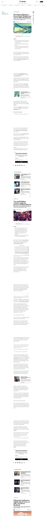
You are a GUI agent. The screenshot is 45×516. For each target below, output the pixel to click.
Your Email (16, 158)
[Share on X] (15, 36)
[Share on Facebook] (19, 36)
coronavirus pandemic (20, 74)
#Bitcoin (15, 112)
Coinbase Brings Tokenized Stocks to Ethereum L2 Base (25, 182)
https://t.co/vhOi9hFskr (19, 112)
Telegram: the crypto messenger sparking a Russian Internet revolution (25, 377)
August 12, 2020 (26, 437)
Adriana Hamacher (18, 209)
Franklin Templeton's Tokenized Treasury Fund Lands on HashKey (26, 175)
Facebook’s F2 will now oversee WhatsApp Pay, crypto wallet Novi (25, 92)
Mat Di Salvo (17, 21)
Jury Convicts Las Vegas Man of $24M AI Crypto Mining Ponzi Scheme (26, 481)
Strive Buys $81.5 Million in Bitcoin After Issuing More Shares (25, 488)
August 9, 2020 (25, 351)
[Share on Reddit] (21, 36)
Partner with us (40, 3)
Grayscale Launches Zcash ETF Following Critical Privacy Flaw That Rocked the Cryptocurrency (26, 472)
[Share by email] (18, 36)
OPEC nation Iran (21, 73)
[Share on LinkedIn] (16, 36)
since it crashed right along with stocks (21, 130)
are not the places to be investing (21, 59)
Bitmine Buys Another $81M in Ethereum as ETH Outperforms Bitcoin (25, 189)
